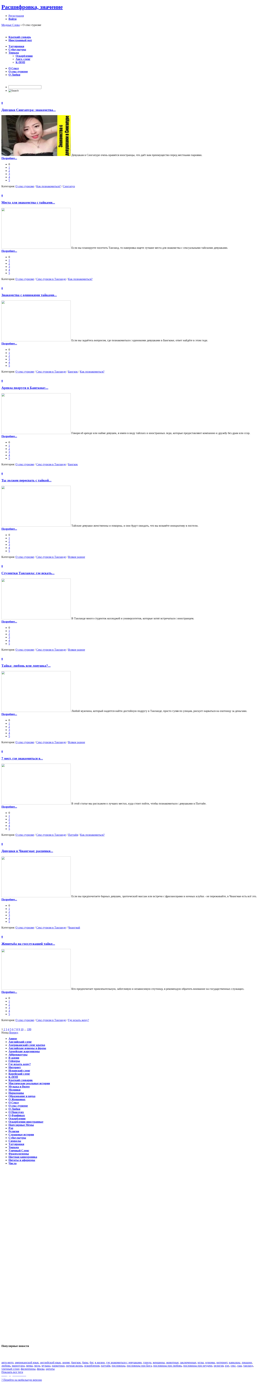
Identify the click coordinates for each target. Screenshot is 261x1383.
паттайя (105, 1365)
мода (37, 1365)
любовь (5, 1365)
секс (233, 1365)
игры (201, 1362)
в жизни (100, 1362)
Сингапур (69, 186)
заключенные (188, 1362)
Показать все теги (12, 1372)
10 (22, 1029)
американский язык (27, 1362)
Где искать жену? (78, 1020)
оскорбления (91, 1365)
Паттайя (73, 834)
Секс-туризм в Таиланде (51, 279)
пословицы (118, 1365)
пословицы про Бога (139, 1365)
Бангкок (73, 371)
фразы (40, 1368)
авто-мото (7, 1362)
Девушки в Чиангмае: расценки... (27, 851)
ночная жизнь (74, 1365)
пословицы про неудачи (197, 1365)
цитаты (50, 1368)
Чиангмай (74, 927)
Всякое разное (76, 556)
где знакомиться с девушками (124, 1362)
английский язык (50, 1362)
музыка (46, 1365)
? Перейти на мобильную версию (21, 1379)
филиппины (28, 1368)
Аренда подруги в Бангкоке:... (24, 388)
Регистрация (16, 15)
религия (219, 1365)
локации (247, 1362)
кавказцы (234, 1362)
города (147, 1362)
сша (239, 1365)
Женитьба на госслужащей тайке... (28, 944)
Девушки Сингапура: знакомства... (28, 110)
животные (172, 1362)
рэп (227, 1365)
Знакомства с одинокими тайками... (29, 295)
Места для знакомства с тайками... (28, 202)
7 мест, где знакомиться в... (22, 758)
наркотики (58, 1365)
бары (85, 1362)
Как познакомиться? (48, 186)
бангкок (76, 1362)
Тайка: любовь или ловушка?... (26, 666)
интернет (221, 1362)
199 (29, 1029)
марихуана (18, 1365)
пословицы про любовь (167, 1365)
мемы (29, 1365)
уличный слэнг (10, 1368)
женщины (159, 1362)
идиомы (210, 1362)
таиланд (248, 1365)
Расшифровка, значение (32, 7)
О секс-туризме (24, 186)
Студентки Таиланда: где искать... (28, 573)
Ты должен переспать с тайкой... (26, 480)
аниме (66, 1362)
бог (91, 1362)
